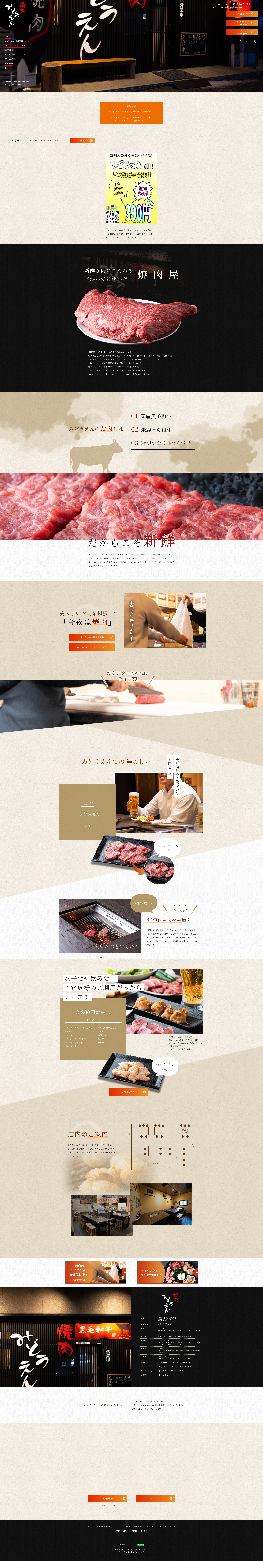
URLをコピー (160, 1498)
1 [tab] (86, 826)
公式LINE (247, 41)
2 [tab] (89, 826)
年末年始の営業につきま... (49, 140)
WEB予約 (242, 13)
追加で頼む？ (134, 1091)
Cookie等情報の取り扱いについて (132, 1552)
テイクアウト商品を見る (96, 637)
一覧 (86, 140)
